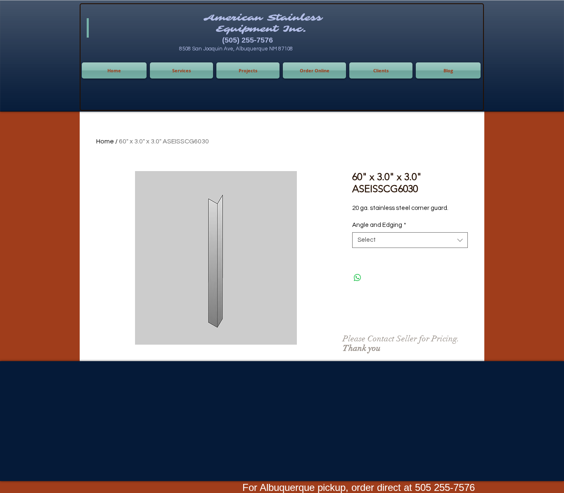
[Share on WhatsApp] (358, 278)
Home (105, 141)
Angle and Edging (379, 225)
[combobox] (410, 240)
